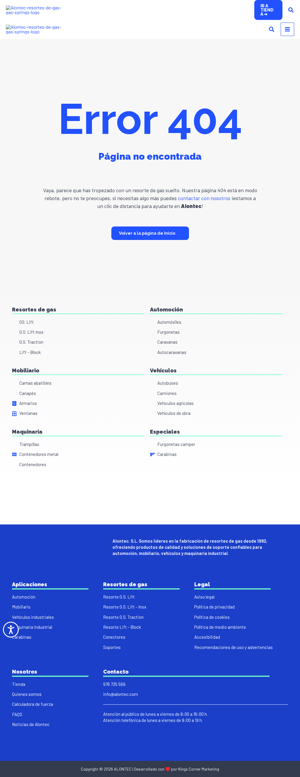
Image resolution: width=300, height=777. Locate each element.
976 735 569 (114, 684)
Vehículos (163, 370)
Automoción (166, 309)
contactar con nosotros (203, 198)
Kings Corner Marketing (198, 768)
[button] (268, 10)
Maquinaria (27, 432)
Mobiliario (25, 370)
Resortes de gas (34, 309)
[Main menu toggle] (287, 29)
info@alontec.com (120, 694)
